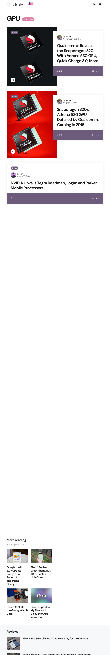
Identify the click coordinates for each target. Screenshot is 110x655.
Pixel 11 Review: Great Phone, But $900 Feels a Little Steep (40, 572)
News (14, 33)
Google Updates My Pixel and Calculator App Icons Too (40, 612)
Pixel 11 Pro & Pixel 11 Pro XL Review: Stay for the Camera (55, 638)
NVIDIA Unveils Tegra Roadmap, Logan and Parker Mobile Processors (54, 185)
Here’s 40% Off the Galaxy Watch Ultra (17, 610)
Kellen (69, 36)
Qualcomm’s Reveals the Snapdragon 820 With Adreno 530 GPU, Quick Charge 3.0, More (77, 53)
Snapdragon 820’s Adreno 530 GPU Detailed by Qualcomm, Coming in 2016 (77, 117)
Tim (21, 174)
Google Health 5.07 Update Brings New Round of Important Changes (15, 576)
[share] (13, 80)
